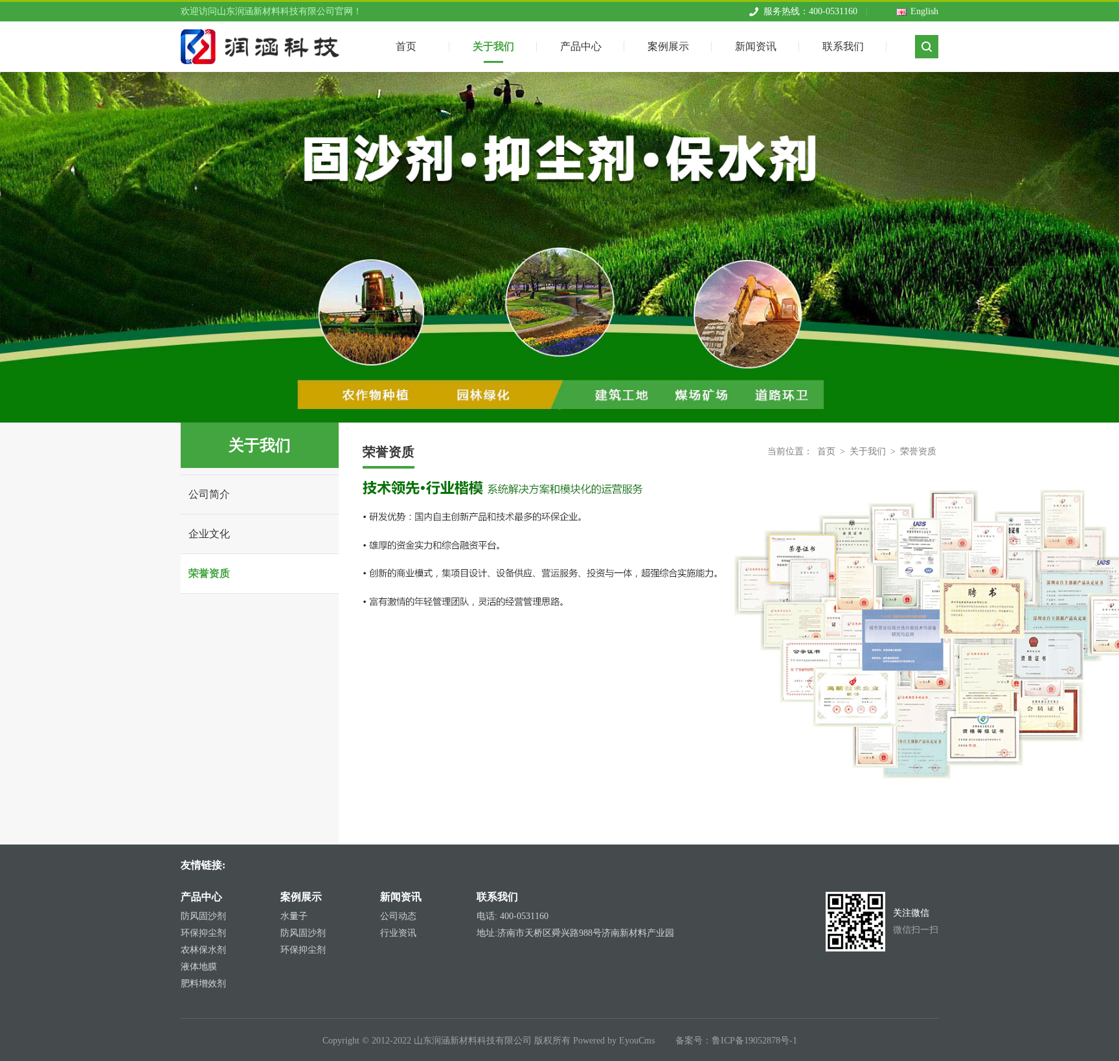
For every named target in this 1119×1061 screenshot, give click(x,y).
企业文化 (209, 533)
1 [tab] (559, 406)
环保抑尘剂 (203, 933)
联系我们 (843, 46)
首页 (826, 451)
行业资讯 (398, 933)
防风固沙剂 (203, 916)
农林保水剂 (203, 950)
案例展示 (668, 46)
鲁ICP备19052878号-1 (754, 1040)
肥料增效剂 (203, 983)
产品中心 (581, 46)
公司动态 (398, 916)
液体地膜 (199, 967)
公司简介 (209, 494)
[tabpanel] (559, 247)
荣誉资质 (209, 573)
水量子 (294, 916)
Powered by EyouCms (613, 1040)
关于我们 (493, 46)
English (924, 11)
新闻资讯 (755, 46)
